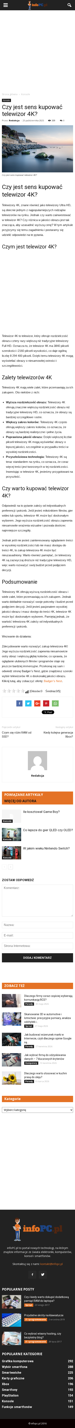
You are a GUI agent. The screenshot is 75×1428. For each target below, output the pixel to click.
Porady (29, 1004)
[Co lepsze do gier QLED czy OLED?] (11, 834)
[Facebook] (32, 1275)
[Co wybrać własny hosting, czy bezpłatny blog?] (11, 1338)
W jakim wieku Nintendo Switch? (46, 848)
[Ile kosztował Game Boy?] (11, 816)
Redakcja (14, 120)
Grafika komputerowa (17, 1361)
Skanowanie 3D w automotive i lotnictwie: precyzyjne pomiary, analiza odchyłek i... (47, 1018)
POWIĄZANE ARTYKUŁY (23, 794)
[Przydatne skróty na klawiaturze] (11, 1320)
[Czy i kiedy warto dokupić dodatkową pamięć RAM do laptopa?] (11, 1301)
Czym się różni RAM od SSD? (16, 734)
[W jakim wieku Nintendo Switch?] (11, 852)
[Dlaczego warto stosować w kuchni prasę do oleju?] (11, 1078)
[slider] (13, 691)
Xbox (5, 1384)
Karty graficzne (13, 1378)
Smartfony (9, 1390)
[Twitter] (43, 1275)
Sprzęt (28, 1026)
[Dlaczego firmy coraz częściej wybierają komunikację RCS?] (11, 1000)
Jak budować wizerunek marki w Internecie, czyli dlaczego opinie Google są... (48, 1038)
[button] (69, 5)
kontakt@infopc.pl (51, 1264)
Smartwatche (11, 1372)
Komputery (31, 1063)
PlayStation (10, 1395)
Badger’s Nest (53, 681)
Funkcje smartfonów (17, 1407)
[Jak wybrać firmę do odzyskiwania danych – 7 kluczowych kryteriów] (11, 1059)
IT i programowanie (35, 1319)
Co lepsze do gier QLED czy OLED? (48, 830)
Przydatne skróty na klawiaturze (43, 1315)
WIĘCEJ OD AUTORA (20, 801)
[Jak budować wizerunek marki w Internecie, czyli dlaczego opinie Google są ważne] (11, 1039)
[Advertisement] (37, 51)
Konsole (6, 100)
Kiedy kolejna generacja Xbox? (58, 734)
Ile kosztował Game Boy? (41, 812)
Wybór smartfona (14, 1367)
